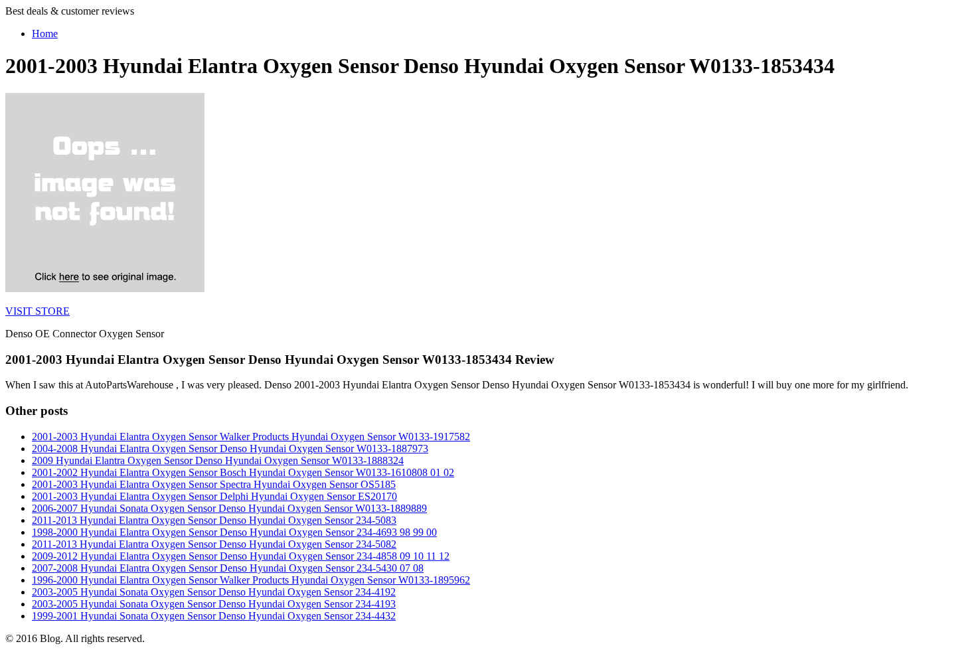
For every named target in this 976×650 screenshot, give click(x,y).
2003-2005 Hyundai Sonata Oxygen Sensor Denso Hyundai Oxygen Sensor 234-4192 (214, 592)
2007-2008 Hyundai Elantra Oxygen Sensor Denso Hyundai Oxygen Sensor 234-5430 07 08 (228, 568)
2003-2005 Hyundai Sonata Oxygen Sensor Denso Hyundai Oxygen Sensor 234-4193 (214, 603)
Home (45, 33)
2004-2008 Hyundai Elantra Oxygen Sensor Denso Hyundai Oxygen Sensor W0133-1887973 (230, 448)
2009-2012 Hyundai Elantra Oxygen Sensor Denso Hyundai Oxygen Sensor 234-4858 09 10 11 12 (240, 556)
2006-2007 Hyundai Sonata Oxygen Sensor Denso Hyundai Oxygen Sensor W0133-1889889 (229, 508)
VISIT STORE (37, 311)
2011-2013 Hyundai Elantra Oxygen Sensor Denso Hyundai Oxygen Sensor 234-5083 (214, 520)
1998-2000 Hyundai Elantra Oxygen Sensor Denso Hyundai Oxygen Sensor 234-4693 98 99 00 (234, 532)
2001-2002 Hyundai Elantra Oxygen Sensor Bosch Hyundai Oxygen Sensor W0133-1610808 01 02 (243, 472)
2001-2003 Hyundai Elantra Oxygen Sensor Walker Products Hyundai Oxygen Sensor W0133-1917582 (251, 436)
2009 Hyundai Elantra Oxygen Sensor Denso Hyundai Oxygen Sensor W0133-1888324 (218, 460)
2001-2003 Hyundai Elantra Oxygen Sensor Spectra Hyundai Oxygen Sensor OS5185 (214, 484)
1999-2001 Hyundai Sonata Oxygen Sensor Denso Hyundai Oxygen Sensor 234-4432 (214, 615)
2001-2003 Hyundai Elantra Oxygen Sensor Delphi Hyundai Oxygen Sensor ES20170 (214, 496)
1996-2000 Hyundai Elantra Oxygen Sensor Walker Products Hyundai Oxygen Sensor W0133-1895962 (251, 580)
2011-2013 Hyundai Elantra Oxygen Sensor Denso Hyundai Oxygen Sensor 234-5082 (214, 544)
